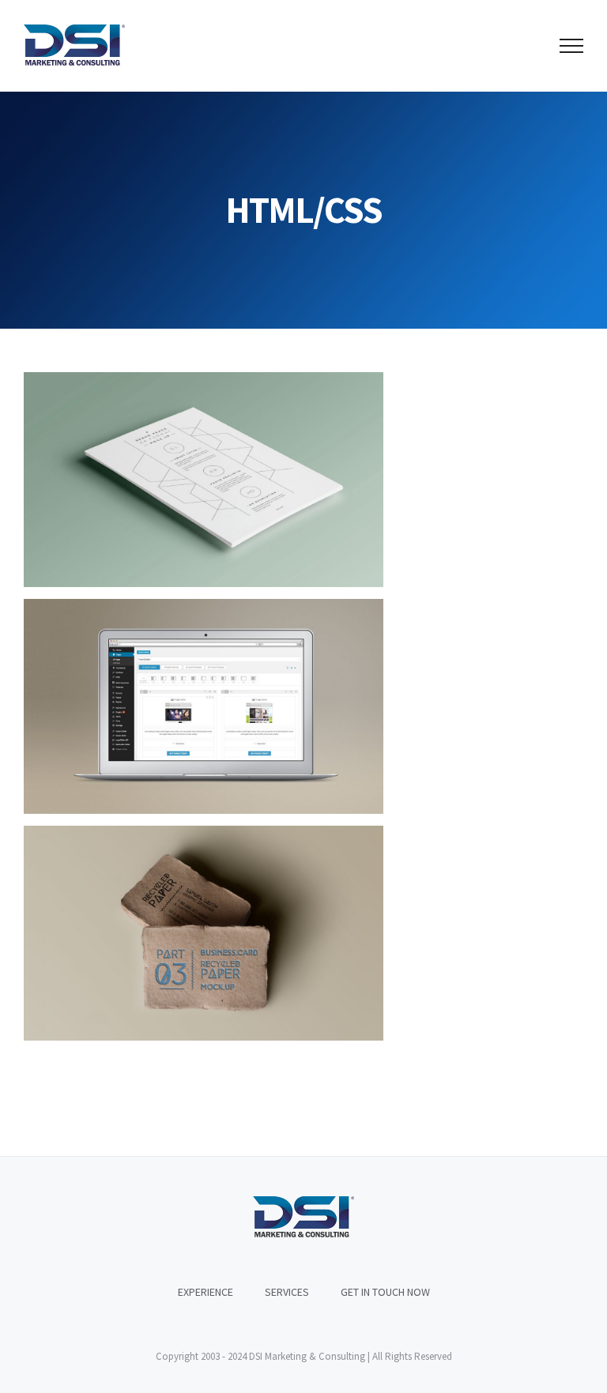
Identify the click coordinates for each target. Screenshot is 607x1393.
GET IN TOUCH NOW (385, 1292)
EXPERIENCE (205, 1292)
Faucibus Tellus (175, 933)
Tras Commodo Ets (175, 480)
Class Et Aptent (175, 706)
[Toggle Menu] (571, 46)
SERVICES (287, 1292)
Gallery (231, 480)
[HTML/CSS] (203, 479)
